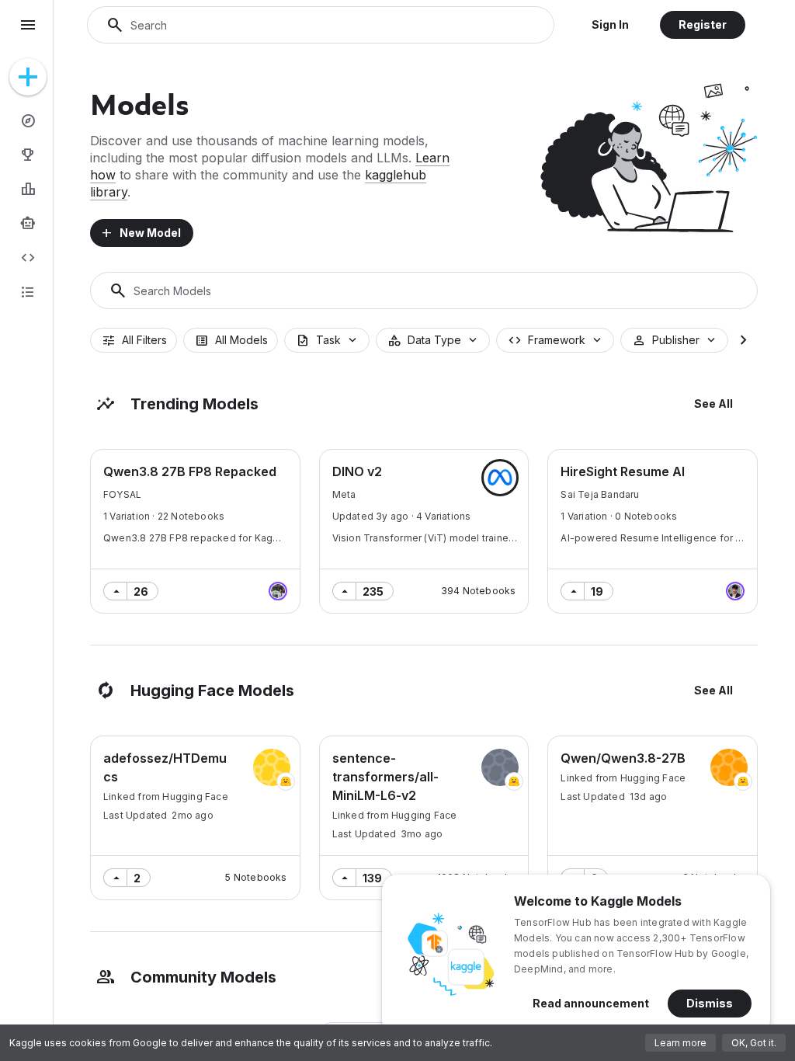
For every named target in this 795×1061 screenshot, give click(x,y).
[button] (610, 25)
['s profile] (278, 591)
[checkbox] (133, 340)
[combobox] (327, 340)
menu (28, 25)
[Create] (28, 77)
